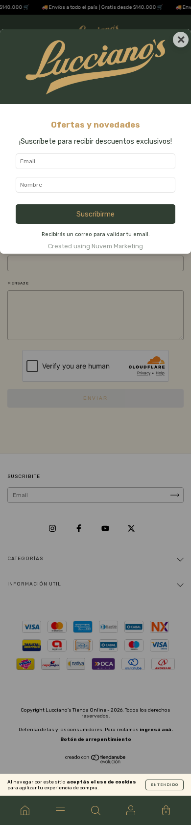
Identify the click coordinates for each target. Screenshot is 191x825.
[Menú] (60, 810)
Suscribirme (95, 214)
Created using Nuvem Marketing (95, 246)
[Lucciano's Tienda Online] (25, 810)
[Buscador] (95, 810)
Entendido (164, 784)
